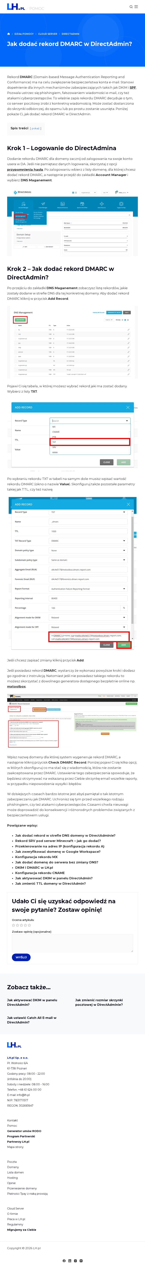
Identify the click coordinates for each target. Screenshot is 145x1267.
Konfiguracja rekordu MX (36, 857)
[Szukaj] (131, 6)
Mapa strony (15, 1147)
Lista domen (15, 1172)
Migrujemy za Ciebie (21, 1229)
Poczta (12, 1162)
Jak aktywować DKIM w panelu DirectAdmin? (54, 878)
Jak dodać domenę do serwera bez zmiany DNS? (56, 862)
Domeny (13, 1167)
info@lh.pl (23, 1095)
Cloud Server (15, 1208)
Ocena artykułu (23, 920)
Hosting (12, 1177)
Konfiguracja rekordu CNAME (40, 873)
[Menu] (136, 6)
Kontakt (12, 1120)
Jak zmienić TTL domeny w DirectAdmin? (50, 883)
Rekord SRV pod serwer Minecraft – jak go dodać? (58, 841)
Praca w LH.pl (16, 1219)
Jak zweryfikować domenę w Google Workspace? (58, 852)
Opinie (11, 1183)
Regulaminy (15, 1224)
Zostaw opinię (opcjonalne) (31, 931)
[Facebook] (64, 1260)
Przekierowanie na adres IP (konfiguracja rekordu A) (59, 846)
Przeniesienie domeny (22, 1188)
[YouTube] (81, 1260)
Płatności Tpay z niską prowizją (27, 1193)
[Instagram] (75, 1260)
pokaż (35, 128)
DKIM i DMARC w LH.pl (34, 867)
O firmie (12, 1214)
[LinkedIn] (69, 1260)
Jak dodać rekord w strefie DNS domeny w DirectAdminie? (65, 835)
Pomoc (12, 1125)
